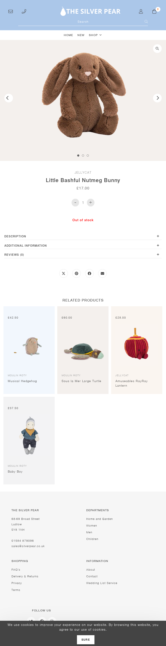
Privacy (16, 583)
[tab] (83, 237)
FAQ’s (15, 569)
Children (92, 539)
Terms (15, 590)
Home (68, 35)
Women (91, 525)
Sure (85, 639)
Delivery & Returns (24, 576)
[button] (157, 48)
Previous (8, 98)
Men (89, 532)
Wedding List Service (101, 583)
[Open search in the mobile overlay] (83, 21)
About (90, 569)
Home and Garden (99, 519)
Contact (92, 576)
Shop (93, 35)
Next (157, 98)
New (81, 35)
